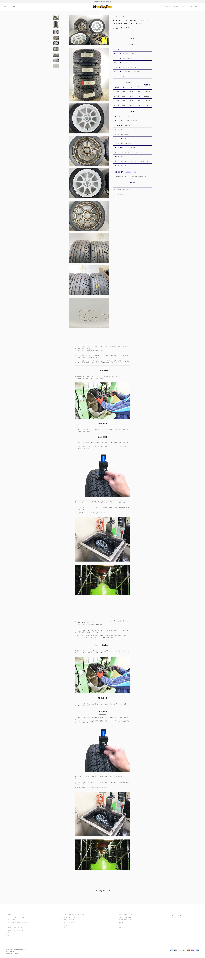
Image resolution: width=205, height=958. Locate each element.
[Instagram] (176, 915)
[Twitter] (120, 194)
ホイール (9, 925)
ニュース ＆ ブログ (68, 925)
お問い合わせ (122, 927)
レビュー (65, 927)
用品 (7, 933)
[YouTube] (180, 915)
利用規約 (121, 922)
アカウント (184, 6)
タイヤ (13, 6)
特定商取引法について (125, 919)
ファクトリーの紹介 (68, 922)
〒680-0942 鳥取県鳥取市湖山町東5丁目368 (17, 949)
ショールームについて (68, 917)
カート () (198, 6)
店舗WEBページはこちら (171, 6)
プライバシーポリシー (125, 925)
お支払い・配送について (126, 917)
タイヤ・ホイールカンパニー (13, 947)
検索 (190, 6)
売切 (132, 39)
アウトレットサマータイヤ (14, 927)
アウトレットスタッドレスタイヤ (16, 930)
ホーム (6, 6)
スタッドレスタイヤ (12, 919)
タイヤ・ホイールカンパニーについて (73, 914)
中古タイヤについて (68, 919)
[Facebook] (118, 194)
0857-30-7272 (10, 951)
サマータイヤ (10, 914)
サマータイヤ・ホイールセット (15, 917)
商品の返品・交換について (126, 914)
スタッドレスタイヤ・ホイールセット (17, 922)
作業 (7, 935)
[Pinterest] (122, 194)
